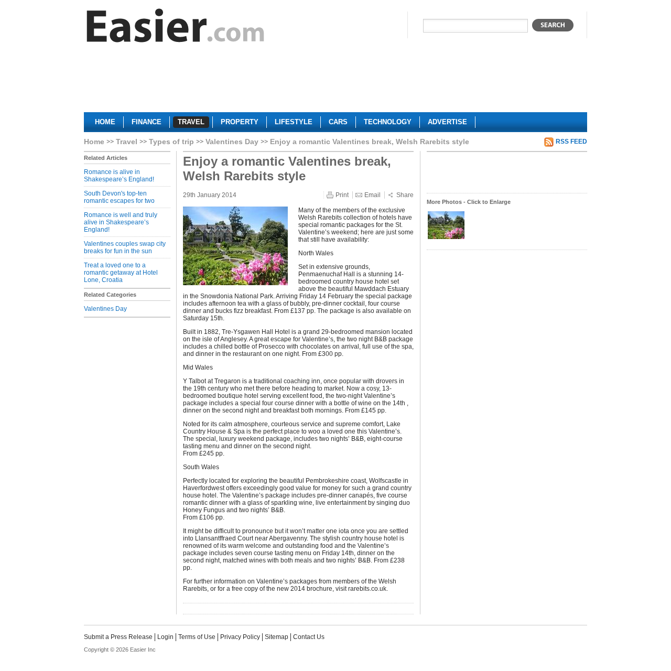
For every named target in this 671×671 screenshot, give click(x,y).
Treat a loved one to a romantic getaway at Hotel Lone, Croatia (121, 273)
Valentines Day (231, 141)
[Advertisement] (335, 81)
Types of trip (171, 141)
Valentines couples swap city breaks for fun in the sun (125, 247)
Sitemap (276, 637)
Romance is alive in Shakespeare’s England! (119, 175)
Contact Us (308, 637)
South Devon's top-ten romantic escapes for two (119, 197)
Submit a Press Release (118, 637)
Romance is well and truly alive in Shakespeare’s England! (120, 222)
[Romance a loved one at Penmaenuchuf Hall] (446, 238)
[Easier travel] (175, 28)
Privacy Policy (240, 637)
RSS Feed (571, 141)
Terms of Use (196, 637)
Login (165, 637)
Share (405, 195)
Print (342, 195)
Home (94, 141)
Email (372, 195)
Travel (126, 141)
